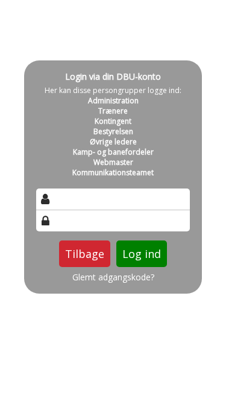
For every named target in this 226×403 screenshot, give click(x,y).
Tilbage (84, 254)
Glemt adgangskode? (113, 277)
